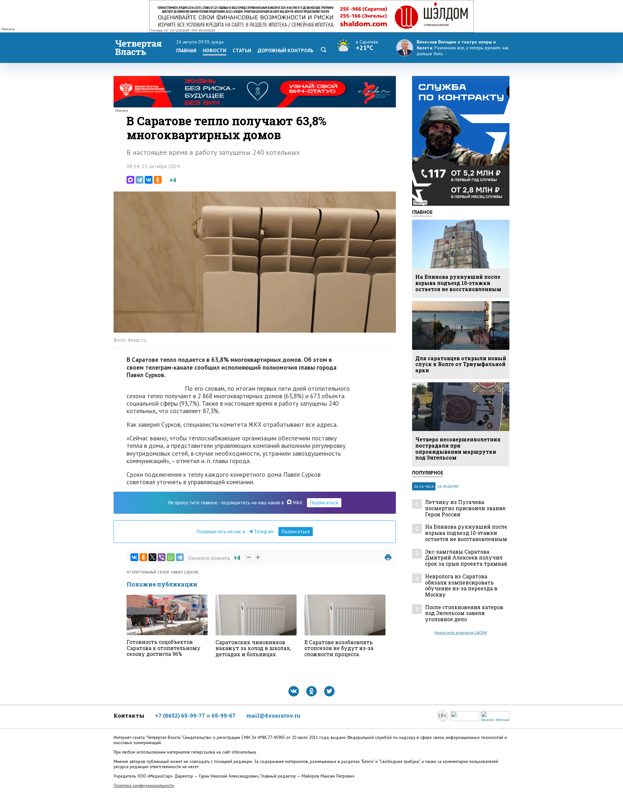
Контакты (129, 715)
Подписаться (324, 502)
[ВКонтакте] (149, 180)
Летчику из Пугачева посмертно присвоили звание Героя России (465, 508)
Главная (186, 50)
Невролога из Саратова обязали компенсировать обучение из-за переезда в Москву (461, 585)
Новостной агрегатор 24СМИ (460, 632)
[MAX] (130, 180)
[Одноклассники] (158, 180)
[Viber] (161, 557)
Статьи (242, 50)
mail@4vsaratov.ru (273, 715)
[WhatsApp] (171, 557)
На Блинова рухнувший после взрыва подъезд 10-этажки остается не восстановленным (466, 533)
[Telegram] (139, 180)
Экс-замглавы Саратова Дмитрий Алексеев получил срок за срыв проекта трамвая (466, 558)
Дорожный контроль (285, 50)
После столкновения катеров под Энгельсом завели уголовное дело (464, 613)
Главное (422, 212)
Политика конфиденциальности (144, 785)
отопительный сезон (148, 572)
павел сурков (184, 572)
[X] (152, 557)
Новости (214, 50)
